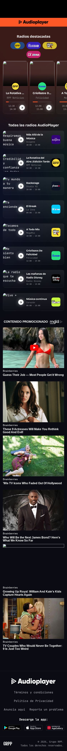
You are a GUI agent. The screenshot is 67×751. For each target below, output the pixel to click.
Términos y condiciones (33, 692)
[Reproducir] (22, 107)
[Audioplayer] (33, 22)
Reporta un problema (46, 709)
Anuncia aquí (14, 709)
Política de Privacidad (33, 701)
